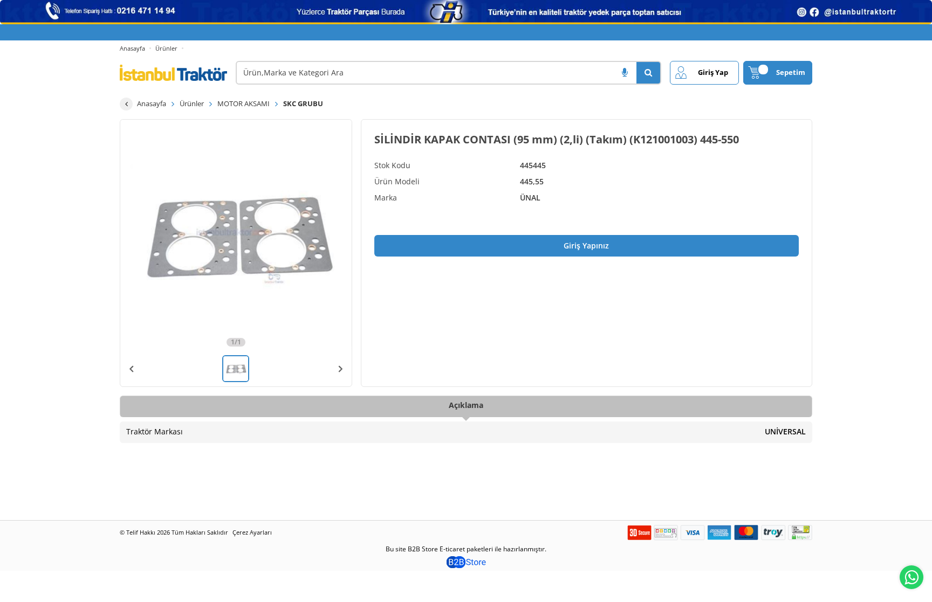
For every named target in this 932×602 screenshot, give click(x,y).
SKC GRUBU (303, 103)
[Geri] (126, 104)
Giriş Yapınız (586, 245)
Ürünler (166, 48)
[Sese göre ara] (624, 73)
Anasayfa (132, 48)
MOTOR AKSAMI (243, 103)
